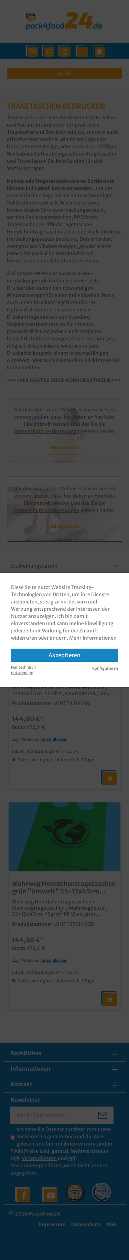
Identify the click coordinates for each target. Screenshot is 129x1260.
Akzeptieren (64, 655)
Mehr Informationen (93, 638)
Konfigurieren (105, 668)
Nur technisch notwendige (23, 670)
